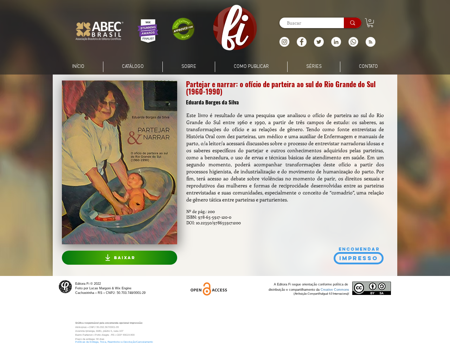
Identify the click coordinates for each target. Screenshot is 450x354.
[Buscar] (352, 23)
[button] (370, 42)
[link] (370, 22)
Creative (327, 289)
